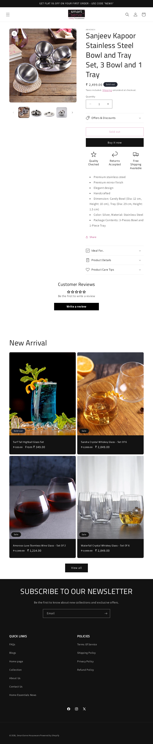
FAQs (12, 644)
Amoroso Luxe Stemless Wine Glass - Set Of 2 (39, 545)
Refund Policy (85, 669)
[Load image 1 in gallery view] (23, 112)
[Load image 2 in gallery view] (36, 112)
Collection (15, 669)
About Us (15, 678)
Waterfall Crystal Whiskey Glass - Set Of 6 (105, 545)
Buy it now (115, 142)
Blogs (12, 652)
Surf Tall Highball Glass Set (28, 442)
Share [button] (93, 237)
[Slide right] (72, 112)
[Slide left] (13, 112)
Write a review (76, 306)
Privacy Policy (85, 661)
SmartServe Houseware (28, 735)
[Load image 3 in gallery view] (49, 112)
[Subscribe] (106, 613)
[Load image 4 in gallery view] (61, 112)
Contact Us (16, 686)
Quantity (90, 96)
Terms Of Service (87, 644)
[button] (8, 14)
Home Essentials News (22, 695)
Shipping (107, 90)
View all (76, 568)
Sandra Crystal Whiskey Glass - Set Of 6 (104, 442)
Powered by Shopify (49, 735)
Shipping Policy (86, 652)
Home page (16, 661)
